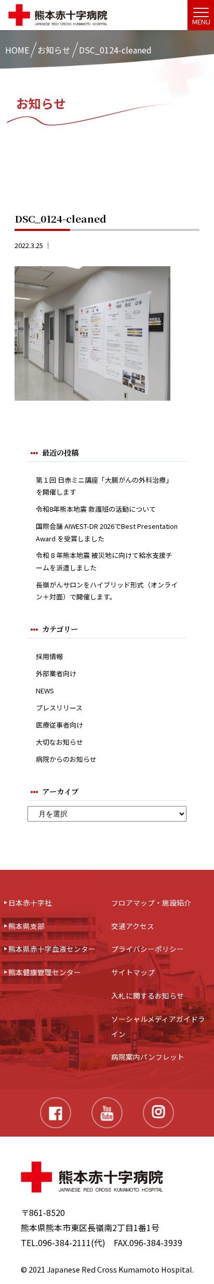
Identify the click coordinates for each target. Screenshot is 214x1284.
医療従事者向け (59, 725)
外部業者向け (56, 673)
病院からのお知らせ (66, 759)
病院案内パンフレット (147, 1056)
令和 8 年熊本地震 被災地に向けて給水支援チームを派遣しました (104, 561)
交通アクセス (132, 926)
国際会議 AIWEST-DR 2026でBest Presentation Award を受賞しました (107, 532)
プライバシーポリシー (147, 949)
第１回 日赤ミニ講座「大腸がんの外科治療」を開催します (104, 486)
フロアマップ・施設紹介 (151, 902)
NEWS (45, 690)
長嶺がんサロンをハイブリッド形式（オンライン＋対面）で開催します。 (107, 591)
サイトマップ (133, 972)
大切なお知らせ (59, 742)
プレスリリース (59, 708)
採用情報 (49, 656)
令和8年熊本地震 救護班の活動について (96, 509)
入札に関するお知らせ (147, 995)
